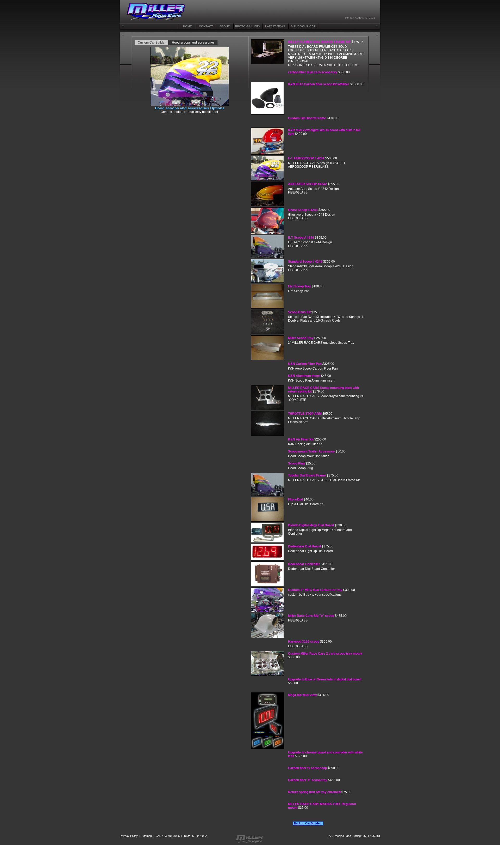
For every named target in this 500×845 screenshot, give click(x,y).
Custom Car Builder (152, 42)
